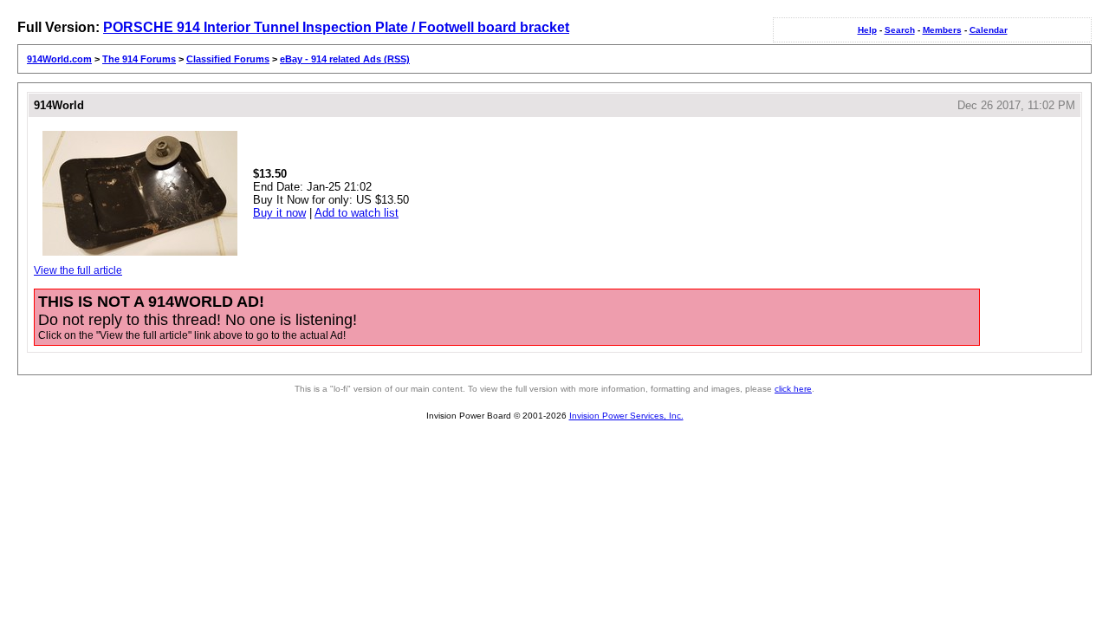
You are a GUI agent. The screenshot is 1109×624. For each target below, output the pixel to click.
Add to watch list (357, 212)
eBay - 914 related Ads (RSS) (345, 59)
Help (867, 30)
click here (793, 388)
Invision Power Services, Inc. (626, 415)
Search (900, 30)
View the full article (78, 270)
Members (942, 30)
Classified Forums (227, 59)
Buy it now (279, 212)
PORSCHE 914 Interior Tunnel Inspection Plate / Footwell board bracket (336, 27)
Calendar (989, 30)
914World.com (59, 59)
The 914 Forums (139, 59)
